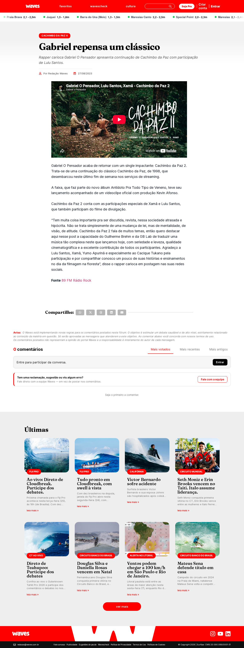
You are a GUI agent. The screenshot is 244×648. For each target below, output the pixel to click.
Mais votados (160, 349)
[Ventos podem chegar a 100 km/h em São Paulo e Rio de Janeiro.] (147, 560)
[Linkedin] (228, 634)
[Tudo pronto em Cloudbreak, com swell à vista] (97, 476)
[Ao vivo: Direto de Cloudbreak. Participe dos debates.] (46, 476)
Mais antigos (218, 349)
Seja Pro (187, 6)
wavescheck (98, 6)
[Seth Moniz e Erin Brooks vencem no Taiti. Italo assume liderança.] (197, 476)
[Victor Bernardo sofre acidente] (147, 476)
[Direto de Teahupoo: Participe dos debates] (46, 560)
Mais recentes (190, 349)
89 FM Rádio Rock (76, 280)
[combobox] (160, 6)
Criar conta (203, 6)
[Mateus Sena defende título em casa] (197, 560)
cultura (131, 6)
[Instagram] (213, 634)
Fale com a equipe (212, 379)
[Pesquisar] (170, 6)
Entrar (215, 6)
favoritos (65, 6)
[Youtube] (220, 634)
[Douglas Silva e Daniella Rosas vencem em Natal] (97, 560)
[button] (80, 312)
